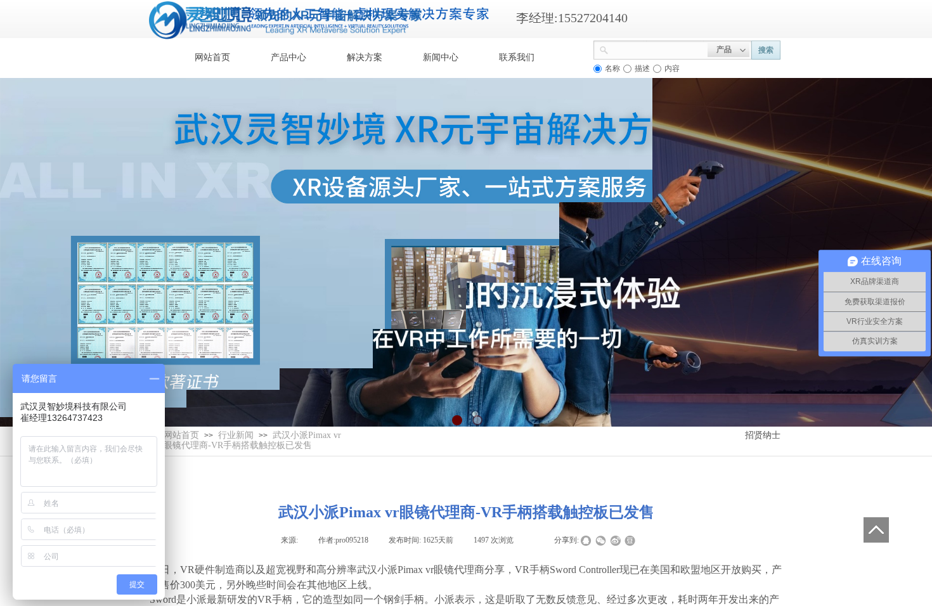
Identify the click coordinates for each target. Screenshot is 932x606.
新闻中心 (440, 57)
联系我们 (516, 57)
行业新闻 (236, 435)
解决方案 (364, 57)
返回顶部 (876, 530)
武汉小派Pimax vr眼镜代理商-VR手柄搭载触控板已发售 (252, 440)
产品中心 (288, 57)
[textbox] (658, 49)
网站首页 (212, 57)
